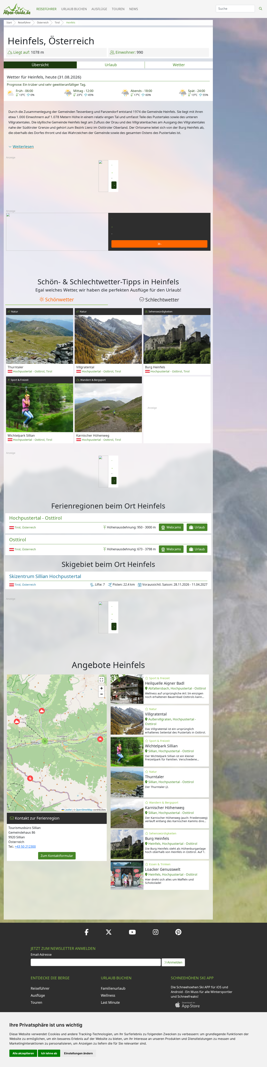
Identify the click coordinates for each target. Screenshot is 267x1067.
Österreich (42, 22)
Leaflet (68, 809)
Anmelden (174, 962)
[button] (30, 778)
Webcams (173, 527)
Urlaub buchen (74, 9)
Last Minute (110, 1002)
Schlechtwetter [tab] (162, 299)
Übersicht (40, 64)
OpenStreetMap (84, 809)
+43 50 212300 (25, 846)
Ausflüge (99, 9)
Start (9, 22)
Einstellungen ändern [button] (78, 1053)
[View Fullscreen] (101, 680)
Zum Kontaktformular (57, 856)
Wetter (179, 64)
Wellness (108, 995)
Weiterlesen (23, 146)
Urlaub (111, 64)
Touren (118, 9)
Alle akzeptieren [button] (23, 1053)
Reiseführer (46, 9)
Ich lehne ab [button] (49, 1053)
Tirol (57, 22)
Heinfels (70, 22)
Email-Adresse (41, 954)
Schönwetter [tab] (59, 299)
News (133, 9)
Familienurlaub (113, 988)
